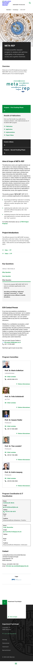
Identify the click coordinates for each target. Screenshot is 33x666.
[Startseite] (4, 602)
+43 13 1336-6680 (12, 429)
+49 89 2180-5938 (12, 481)
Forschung (15, 9)
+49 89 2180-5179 (12, 379)
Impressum (5, 646)
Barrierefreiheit (6, 650)
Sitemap (4, 639)
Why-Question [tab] (6, 272)
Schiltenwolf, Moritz (8, 503)
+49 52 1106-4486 (12, 455)
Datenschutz (5, 643)
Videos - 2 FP (8, 253)
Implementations (10, 132)
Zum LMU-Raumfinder (10, 633)
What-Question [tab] (6, 280)
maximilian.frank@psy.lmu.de (13, 531)
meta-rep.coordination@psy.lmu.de (18, 566)
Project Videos (10, 135)
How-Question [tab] (6, 276)
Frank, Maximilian (8, 527)
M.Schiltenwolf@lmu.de (11, 507)
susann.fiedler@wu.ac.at (13, 342)
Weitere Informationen (24, 384)
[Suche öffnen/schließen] (30, 3)
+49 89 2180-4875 (10, 511)
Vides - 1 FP (8, 250)
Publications (9, 126)
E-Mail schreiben (11, 376)
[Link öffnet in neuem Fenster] (16, 609)
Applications (9, 129)
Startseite (8, 9)
